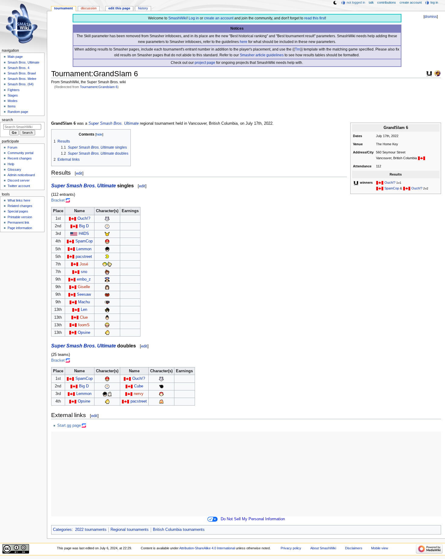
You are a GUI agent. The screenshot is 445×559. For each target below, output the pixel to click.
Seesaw (84, 294)
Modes (13, 101)
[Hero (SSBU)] (107, 287)
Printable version (20, 217)
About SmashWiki (323, 548)
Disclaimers (353, 548)
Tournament (63, 8)
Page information (20, 228)
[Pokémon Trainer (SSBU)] (161, 394)
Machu (84, 302)
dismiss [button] (430, 17)
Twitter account (19, 186)
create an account (218, 18)
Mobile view (379, 548)
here (243, 42)
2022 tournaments (91, 530)
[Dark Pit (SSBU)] (107, 309)
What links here (19, 200)
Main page (15, 56)
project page (205, 63)
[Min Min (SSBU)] (161, 401)
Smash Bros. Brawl (22, 73)
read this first (314, 18)
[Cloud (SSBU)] (109, 264)
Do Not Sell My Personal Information (253, 519)
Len (84, 309)
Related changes (20, 206)
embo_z (84, 279)
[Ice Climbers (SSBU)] (107, 226)
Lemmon (83, 249)
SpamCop (391, 188)
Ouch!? (389, 182)
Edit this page (119, 8)
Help (11, 164)
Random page (18, 111)
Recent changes (20, 158)
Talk (371, 2)
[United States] (73, 234)
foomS (84, 325)
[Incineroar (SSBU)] (107, 294)
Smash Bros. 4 (18, 68)
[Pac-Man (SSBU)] (107, 257)
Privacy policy (291, 548)
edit (79, 173)
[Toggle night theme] (335, 3)
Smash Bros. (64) (21, 84)
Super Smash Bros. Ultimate (113, 123)
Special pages (18, 211)
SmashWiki (177, 18)
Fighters (14, 90)
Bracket (58, 200)
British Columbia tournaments (179, 530)
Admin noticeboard (21, 175)
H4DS (84, 234)
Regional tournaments (129, 530)
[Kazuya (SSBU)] (107, 317)
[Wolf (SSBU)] (107, 218)
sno (84, 272)
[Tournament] (437, 73)
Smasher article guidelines (262, 55)
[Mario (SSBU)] (107, 241)
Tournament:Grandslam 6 (98, 87)
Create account (411, 2)
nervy (138, 394)
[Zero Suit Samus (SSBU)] (107, 332)
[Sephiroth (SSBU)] (109, 394)
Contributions (386, 2)
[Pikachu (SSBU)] (107, 234)
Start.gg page (69, 425)
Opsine (84, 332)
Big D (84, 226)
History (143, 8)
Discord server (19, 180)
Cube (138, 386)
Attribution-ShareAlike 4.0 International (207, 548)
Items (12, 106)
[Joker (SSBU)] (107, 249)
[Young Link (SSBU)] (104, 264)
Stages (13, 95)
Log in (194, 18)
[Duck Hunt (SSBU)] (107, 279)
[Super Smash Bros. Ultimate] (429, 73)
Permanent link (18, 222)
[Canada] (421, 158)
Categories (62, 530)
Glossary (14, 169)
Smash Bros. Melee (22, 79)
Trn (297, 49)
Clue (84, 317)
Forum (12, 147)
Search (7, 120)
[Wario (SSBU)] (107, 325)
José (84, 264)
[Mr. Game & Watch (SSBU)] (161, 386)
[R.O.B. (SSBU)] (107, 302)
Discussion (89, 8)
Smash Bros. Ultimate (23, 62)
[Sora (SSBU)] (107, 272)
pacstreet (84, 257)
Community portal (20, 153)
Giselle (84, 287)
